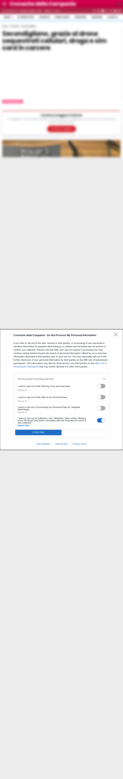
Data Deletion (43, 444)
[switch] (101, 386)
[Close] (117, 335)
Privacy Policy (80, 444)
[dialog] (61, 389)
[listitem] (61, 379)
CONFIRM (38, 432)
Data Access (61, 444)
